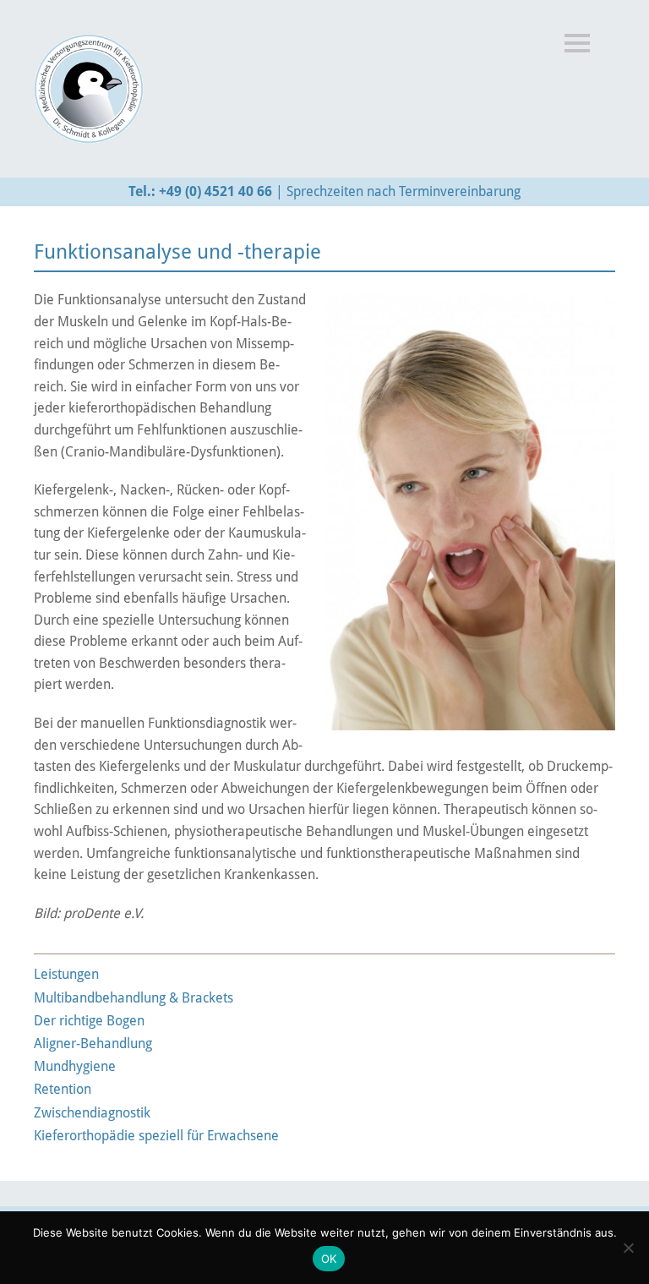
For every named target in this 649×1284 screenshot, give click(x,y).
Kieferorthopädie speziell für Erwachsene (156, 1136)
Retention (62, 1089)
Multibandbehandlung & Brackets (133, 998)
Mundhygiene (75, 1066)
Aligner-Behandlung (93, 1043)
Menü (577, 43)
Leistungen (66, 974)
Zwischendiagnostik (92, 1113)
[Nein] (627, 1247)
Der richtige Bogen (89, 1021)
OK (329, 1258)
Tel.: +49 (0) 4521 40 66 (200, 191)
